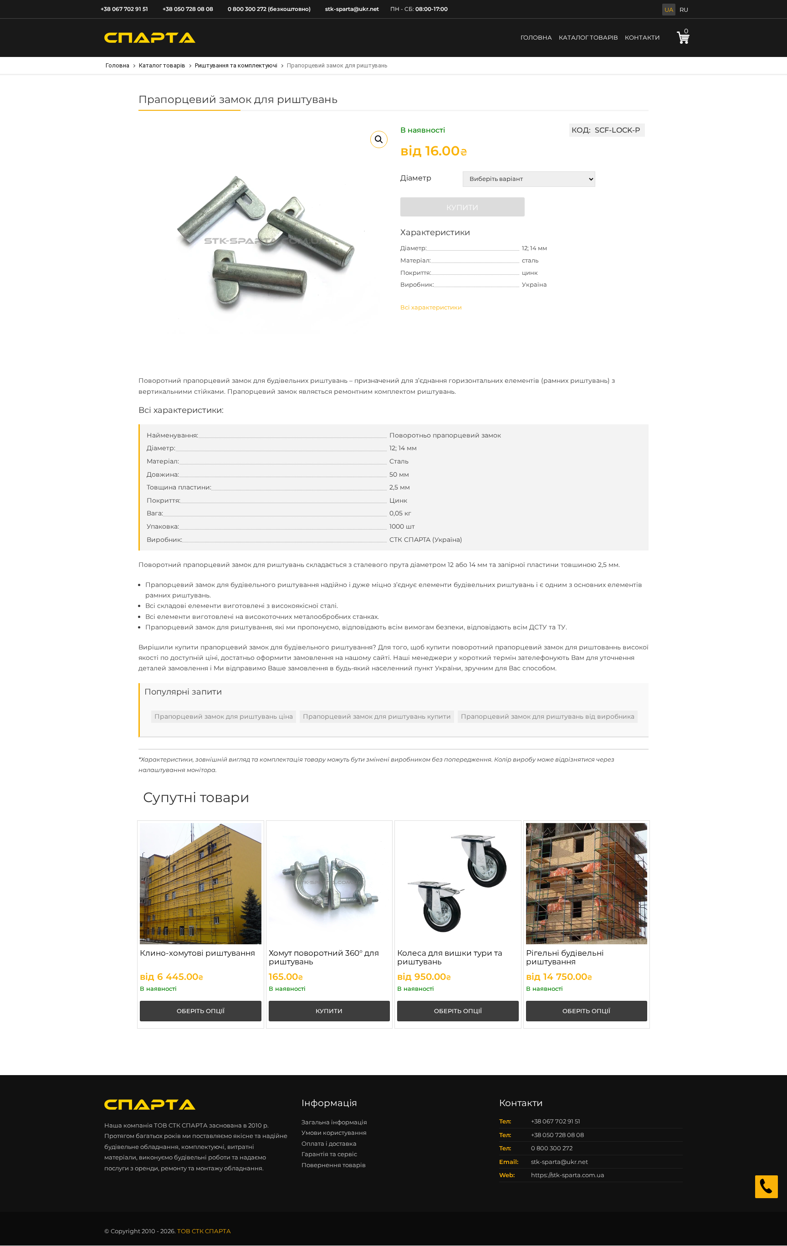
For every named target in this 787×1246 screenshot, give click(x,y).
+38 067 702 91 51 (124, 8)
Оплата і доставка (329, 1143)
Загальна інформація (334, 1122)
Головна (536, 37)
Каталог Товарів (588, 37)
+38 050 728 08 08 (188, 8)
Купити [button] (329, 1010)
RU (684, 9)
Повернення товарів (334, 1165)
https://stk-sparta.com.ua (567, 1175)
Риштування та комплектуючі (236, 65)
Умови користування (334, 1132)
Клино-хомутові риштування (197, 953)
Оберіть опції (201, 1010)
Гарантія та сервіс (329, 1154)
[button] (379, 139)
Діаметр (415, 178)
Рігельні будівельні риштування (565, 957)
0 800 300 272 (551, 1148)
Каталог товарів (162, 65)
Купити (462, 207)
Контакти (642, 37)
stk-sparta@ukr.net (352, 8)
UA (668, 9)
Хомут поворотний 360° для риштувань (324, 957)
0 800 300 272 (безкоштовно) (269, 8)
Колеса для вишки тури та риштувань (449, 957)
